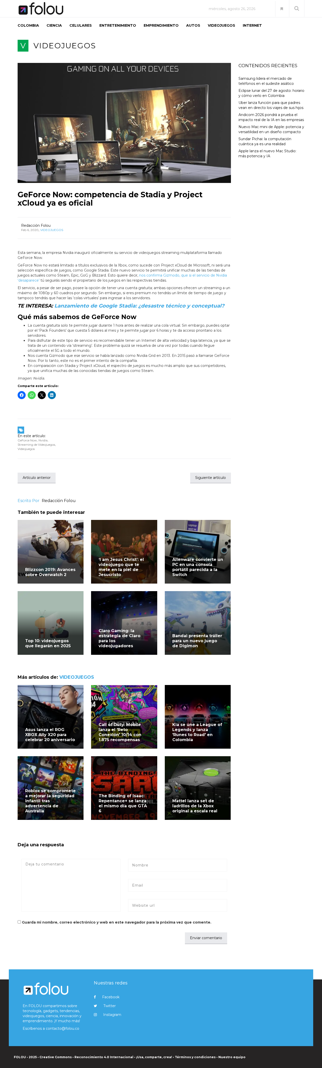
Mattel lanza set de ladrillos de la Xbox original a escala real (194, 805)
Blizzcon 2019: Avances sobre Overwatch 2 (50, 572)
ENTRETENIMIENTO (117, 25)
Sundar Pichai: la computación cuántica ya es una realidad (264, 141)
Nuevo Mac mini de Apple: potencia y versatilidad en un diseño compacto (271, 129)
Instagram (112, 1014)
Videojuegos (26, 449)
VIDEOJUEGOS (221, 25)
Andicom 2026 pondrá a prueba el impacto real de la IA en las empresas (271, 117)
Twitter (109, 1006)
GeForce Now (27, 440)
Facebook (110, 997)
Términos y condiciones (195, 1057)
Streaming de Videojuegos (36, 444)
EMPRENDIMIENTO (161, 25)
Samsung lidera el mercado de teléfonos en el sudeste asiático (266, 81)
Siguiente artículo (210, 477)
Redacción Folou (36, 225)
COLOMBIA (28, 25)
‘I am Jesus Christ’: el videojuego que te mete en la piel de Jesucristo (121, 567)
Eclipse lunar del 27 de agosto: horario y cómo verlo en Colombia (271, 93)
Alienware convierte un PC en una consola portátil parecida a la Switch (197, 567)
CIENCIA (54, 25)
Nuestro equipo (232, 1057)
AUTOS (193, 25)
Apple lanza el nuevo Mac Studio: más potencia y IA (267, 153)
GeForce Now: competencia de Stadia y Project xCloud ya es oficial (110, 199)
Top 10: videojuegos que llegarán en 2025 (48, 643)
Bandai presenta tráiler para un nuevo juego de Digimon (197, 640)
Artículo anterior (37, 477)
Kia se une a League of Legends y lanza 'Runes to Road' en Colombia (197, 732)
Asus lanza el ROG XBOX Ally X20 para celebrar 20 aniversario (50, 734)
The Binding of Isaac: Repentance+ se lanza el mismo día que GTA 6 (123, 803)
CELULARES (80, 25)
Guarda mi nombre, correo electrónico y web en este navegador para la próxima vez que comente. (116, 922)
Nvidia (43, 440)
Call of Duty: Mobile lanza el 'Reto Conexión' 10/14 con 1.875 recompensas (120, 732)
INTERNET (252, 25)
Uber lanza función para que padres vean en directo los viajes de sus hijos (270, 105)
